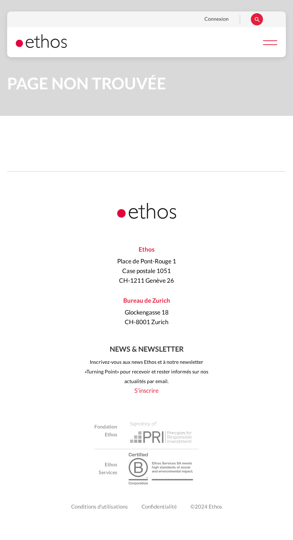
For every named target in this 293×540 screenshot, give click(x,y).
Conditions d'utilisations (99, 507)
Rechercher (257, 19)
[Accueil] (41, 46)
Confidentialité (159, 507)
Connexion (216, 19)
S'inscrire (146, 391)
